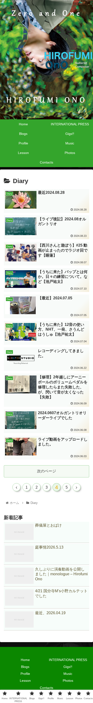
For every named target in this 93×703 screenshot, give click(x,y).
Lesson (25, 680)
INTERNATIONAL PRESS (68, 660)
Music (67, 674)
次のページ (46, 471)
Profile (25, 674)
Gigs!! (67, 667)
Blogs (25, 667)
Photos (68, 680)
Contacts (46, 688)
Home (25, 660)
